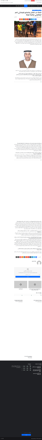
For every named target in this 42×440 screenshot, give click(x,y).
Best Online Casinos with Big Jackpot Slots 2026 (23, 0)
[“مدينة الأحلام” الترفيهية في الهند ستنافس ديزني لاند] (26, 368)
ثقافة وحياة (39, 10)
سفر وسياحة (37, 8)
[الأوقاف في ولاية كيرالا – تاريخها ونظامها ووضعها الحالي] (23, 366)
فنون (33, 10)
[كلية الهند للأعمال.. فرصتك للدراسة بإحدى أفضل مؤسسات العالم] (26, 370)
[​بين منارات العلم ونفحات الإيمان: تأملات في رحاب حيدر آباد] (37, 297)
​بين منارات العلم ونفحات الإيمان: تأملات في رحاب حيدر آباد (37, 301)
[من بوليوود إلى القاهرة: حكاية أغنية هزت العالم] (28, 325)
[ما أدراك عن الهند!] (29, 366)
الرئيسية (40, 8)
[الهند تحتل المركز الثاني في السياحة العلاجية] (23, 368)
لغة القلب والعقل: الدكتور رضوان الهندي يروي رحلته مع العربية (18, 301)
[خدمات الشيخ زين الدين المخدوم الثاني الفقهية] (29, 368)
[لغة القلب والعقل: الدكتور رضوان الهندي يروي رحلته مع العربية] (18, 297)
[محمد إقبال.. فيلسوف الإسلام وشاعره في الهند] (29, 400)
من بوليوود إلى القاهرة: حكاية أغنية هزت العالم (28, 357)
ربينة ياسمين (34, 261)
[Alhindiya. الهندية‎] (39, 2)
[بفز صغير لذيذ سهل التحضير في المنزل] (23, 370)
